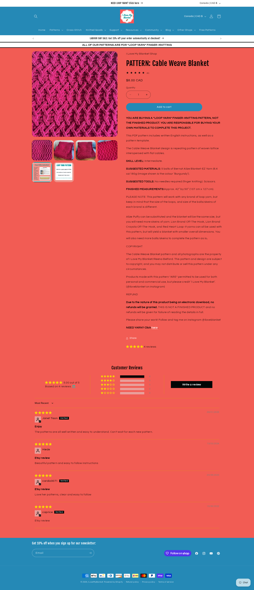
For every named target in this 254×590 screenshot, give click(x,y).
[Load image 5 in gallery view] (42, 172)
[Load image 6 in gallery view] (64, 172)
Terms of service (165, 582)
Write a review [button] (191, 384)
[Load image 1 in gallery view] (42, 150)
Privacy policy (148, 582)
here (155, 327)
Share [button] (133, 338)
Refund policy (132, 582)
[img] (43, 413)
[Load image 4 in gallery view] (107, 150)
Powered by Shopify (113, 582)
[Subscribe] (90, 553)
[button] (36, 16)
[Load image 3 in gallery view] (86, 150)
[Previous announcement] (33, 38)
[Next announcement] (221, 38)
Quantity (130, 88)
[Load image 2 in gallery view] (64, 150)
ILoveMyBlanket (95, 582)
